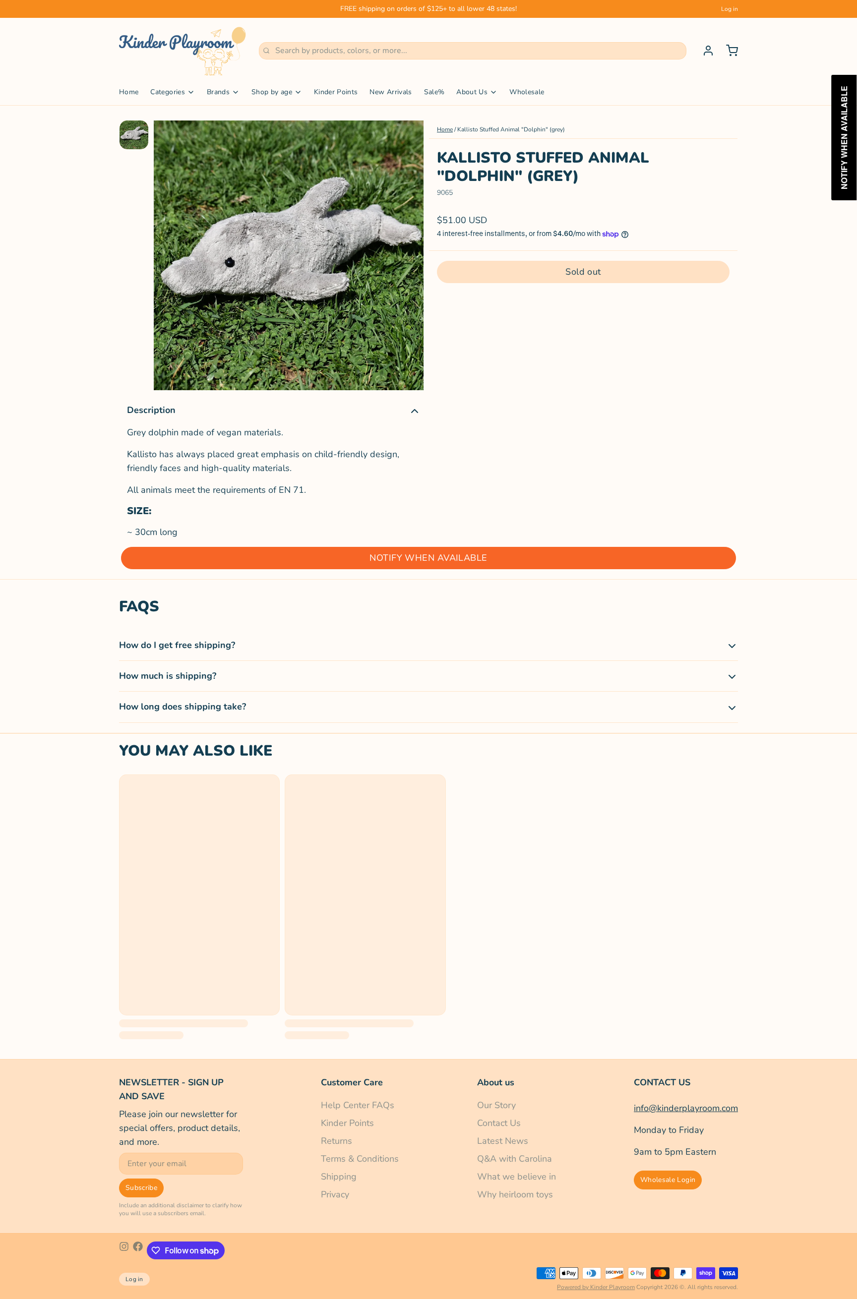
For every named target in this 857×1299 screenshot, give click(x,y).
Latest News (502, 1141)
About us (495, 1082)
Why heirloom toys (515, 1194)
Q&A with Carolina (514, 1159)
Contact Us (499, 1123)
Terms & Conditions (360, 1159)
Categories (167, 92)
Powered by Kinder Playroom (596, 1287)
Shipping (339, 1176)
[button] (583, 272)
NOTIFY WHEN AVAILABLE (428, 558)
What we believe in (516, 1176)
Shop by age (271, 92)
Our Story (496, 1105)
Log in (729, 9)
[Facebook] (138, 1250)
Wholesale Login (667, 1179)
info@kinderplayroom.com (686, 1108)
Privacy (335, 1194)
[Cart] (728, 51)
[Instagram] (124, 1250)
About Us (472, 92)
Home (128, 92)
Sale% (434, 92)
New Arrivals (390, 92)
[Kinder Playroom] (183, 50)
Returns (336, 1141)
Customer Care (352, 1082)
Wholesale (526, 92)
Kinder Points (336, 92)
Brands (218, 92)
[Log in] (704, 51)
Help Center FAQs (357, 1105)
